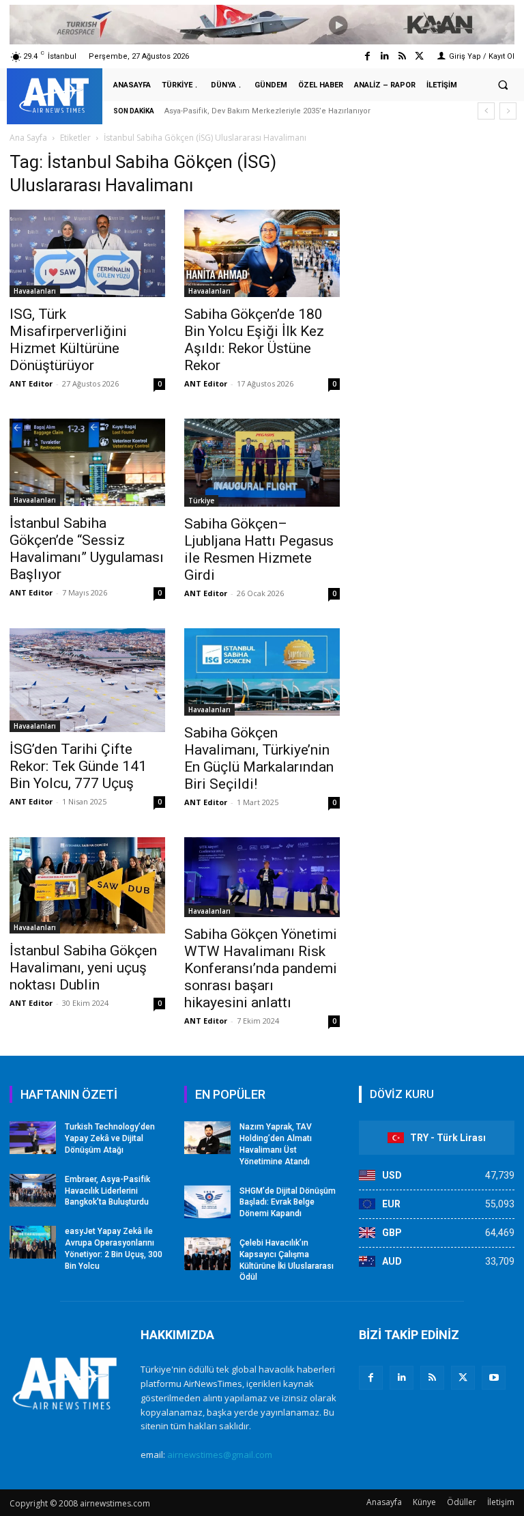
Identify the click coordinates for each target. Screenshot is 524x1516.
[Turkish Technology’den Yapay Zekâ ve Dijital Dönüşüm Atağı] (33, 1137)
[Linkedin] (384, 56)
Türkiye (201, 500)
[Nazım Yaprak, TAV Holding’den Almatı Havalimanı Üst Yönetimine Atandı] (207, 1137)
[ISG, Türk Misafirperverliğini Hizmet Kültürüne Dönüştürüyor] (87, 253)
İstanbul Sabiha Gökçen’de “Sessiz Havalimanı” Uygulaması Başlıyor (87, 548)
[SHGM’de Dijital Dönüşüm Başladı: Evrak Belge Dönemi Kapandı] (207, 1201)
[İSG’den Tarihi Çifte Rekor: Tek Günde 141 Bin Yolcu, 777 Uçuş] (87, 680)
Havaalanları (35, 291)
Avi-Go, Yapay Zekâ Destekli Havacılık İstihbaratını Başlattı (280, 111)
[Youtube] (494, 1378)
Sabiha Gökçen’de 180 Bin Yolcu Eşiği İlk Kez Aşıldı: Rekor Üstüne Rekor (254, 340)
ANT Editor (31, 383)
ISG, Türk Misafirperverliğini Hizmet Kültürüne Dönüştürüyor (68, 340)
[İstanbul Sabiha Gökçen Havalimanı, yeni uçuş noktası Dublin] (87, 885)
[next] (507, 111)
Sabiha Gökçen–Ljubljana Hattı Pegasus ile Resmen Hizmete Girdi (259, 549)
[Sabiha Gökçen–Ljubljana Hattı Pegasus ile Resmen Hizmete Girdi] (262, 463)
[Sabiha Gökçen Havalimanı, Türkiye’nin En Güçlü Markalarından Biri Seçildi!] (262, 672)
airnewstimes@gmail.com (219, 1454)
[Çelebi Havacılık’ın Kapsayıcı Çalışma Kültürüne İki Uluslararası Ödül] (207, 1253)
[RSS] (432, 1378)
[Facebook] (367, 56)
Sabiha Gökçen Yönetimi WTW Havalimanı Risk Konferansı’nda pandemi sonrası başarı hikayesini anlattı (260, 968)
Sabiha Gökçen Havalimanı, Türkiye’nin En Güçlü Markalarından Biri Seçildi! (259, 758)
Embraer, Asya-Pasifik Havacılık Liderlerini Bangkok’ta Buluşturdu (107, 1191)
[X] (463, 1378)
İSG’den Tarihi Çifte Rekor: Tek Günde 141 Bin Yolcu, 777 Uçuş (78, 766)
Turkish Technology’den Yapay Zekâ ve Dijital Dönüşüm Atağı (110, 1138)
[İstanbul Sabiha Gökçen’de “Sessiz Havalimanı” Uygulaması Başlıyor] (87, 462)
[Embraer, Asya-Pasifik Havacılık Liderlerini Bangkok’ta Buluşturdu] (33, 1190)
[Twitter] (419, 56)
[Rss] (402, 56)
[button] (503, 85)
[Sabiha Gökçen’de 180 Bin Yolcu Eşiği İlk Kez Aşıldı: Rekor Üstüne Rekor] (262, 253)
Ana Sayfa (28, 137)
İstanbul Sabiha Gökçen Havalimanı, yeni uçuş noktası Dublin (83, 967)
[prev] (486, 111)
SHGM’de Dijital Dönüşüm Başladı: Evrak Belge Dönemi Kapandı (287, 1202)
